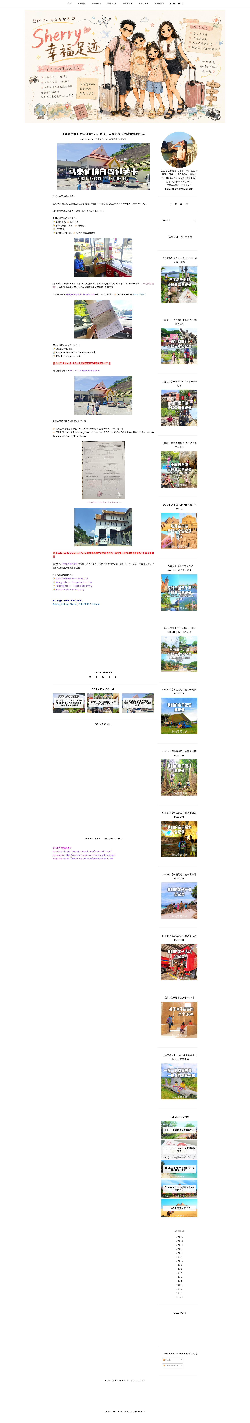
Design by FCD (137, 1411)
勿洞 (106, 139)
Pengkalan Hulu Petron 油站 (80, 294)
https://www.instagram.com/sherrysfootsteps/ (90, 855)
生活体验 (158, 3)
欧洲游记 (111, 3)
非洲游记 (126, 3)
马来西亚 (122, 139)
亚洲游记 (95, 3)
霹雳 (116, 139)
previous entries (113, 839)
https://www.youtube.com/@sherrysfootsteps (88, 858)
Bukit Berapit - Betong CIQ (70, 589)
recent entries (93, 839)
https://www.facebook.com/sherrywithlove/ (88, 851)
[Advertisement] (103, 813)
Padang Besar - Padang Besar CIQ (74, 585)
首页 (69, 3)
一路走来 (81, 3)
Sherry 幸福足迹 (120, 1411)
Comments (171, 1365)
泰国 (111, 139)
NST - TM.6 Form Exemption (85, 370)
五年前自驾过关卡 (69, 564)
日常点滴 (142, 3)
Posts (168, 1360)
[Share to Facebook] (96, 677)
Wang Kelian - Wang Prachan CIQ (74, 582)
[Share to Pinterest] (103, 677)
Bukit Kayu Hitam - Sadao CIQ (72, 578)
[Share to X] (90, 677)
